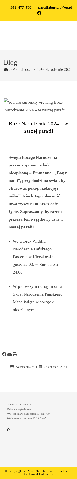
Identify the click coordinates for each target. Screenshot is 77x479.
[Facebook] (8, 429)
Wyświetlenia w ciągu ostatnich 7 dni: (26, 413)
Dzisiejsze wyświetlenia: (20, 409)
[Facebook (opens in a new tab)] (38, 13)
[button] (4, 354)
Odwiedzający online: (18, 404)
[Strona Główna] (6, 69)
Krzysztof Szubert (55, 471)
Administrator (25, 366)
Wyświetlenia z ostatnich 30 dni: (23, 418)
